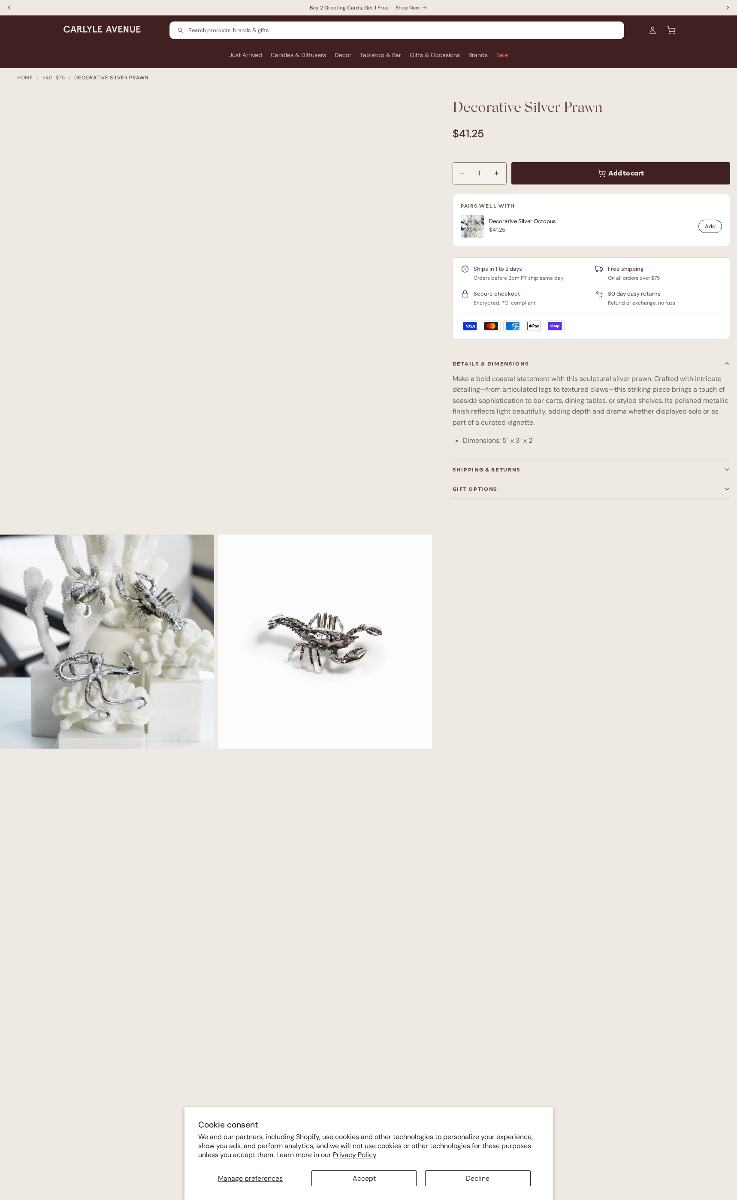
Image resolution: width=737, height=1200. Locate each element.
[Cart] (671, 30)
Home (25, 78)
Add (710, 226)
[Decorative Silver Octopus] (472, 226)
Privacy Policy (355, 1154)
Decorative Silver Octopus (522, 221)
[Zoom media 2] (325, 641)
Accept (364, 1178)
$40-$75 (53, 78)
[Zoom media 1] (107, 641)
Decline (477, 1178)
